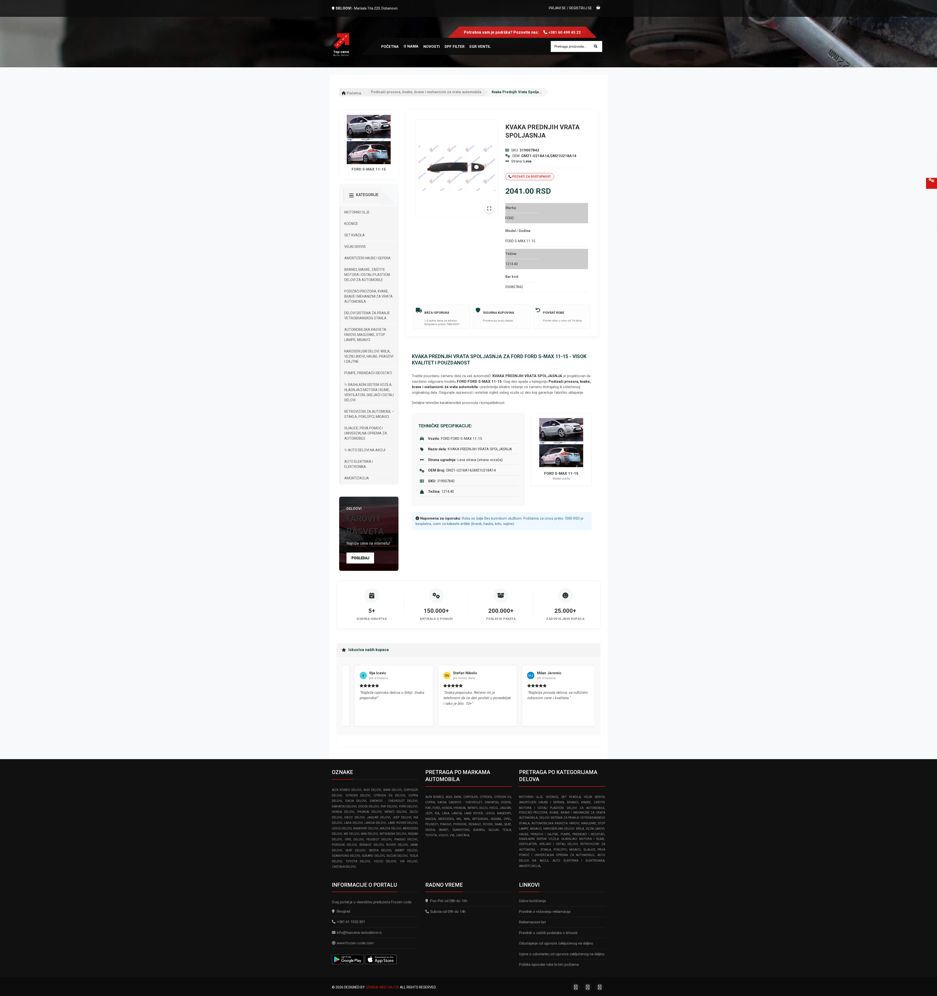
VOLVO (443, 835)
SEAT (507, 824)
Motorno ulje (357, 212)
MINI (467, 819)
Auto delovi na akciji (366, 450)
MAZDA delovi (390, 828)
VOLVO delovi (385, 861)
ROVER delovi (397, 844)
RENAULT (475, 824)
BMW (457, 797)
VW (452, 835)
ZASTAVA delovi (344, 866)
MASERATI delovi (365, 828)
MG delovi (351, 833)
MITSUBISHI (480, 819)
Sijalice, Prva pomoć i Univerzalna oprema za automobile (365, 433)
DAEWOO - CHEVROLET (465, 802)
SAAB (498, 824)
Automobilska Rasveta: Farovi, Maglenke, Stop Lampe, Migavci (365, 335)
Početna (353, 93)
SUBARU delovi (373, 855)
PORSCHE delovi (344, 844)
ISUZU (483, 808)
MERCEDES (446, 819)
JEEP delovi (402, 817)
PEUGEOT (431, 824)
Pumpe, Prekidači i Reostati (368, 373)
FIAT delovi (389, 806)
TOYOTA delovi (358, 861)
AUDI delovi (372, 790)
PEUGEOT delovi (379, 839)
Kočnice (351, 224)
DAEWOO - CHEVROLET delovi (394, 801)
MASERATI (504, 813)
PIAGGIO (445, 824)
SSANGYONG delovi (346, 855)
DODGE (506, 802)
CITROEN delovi (358, 795)
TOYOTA (431, 835)
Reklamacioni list (532, 922)
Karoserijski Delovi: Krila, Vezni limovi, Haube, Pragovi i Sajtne (368, 356)
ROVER (488, 824)
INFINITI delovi (396, 812)
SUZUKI (494, 830)
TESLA (506, 830)
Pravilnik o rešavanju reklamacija (544, 911)
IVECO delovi (354, 817)
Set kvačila (354, 235)
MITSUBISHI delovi (393, 833)
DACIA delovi (355, 801)
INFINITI (473, 808)
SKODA (430, 830)
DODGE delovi (368, 806)
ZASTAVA (462, 835)
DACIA (442, 802)
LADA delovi (353, 823)
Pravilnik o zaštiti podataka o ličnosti (548, 933)
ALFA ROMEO (434, 797)
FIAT (428, 808)
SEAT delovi (355, 850)
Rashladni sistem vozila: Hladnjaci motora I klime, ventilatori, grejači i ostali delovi (369, 392)
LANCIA (457, 813)
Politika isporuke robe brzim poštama (549, 964)
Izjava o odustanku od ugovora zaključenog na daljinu (561, 954)
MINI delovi (369, 833)
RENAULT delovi (371, 844)
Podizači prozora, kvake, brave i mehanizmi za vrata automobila (426, 92)
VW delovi (409, 861)
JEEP (428, 813)
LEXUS (490, 813)
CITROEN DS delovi (389, 795)
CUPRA (430, 802)
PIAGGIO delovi (406, 839)
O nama (411, 46)
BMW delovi (392, 790)
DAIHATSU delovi (344, 806)
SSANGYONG (460, 830)
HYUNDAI (460, 808)
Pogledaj (360, 558)
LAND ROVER (473, 813)
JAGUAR (505, 808)
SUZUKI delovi (397, 855)
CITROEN (486, 797)
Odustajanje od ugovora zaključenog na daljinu (556, 943)
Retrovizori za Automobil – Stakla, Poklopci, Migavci (369, 414)
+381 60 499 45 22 (565, 32)
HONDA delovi (343, 812)
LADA (445, 813)
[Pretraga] (595, 46)
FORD (436, 808)
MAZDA (430, 819)
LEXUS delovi (342, 828)
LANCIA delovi (375, 823)
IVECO (493, 808)
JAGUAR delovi (378, 817)
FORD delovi (408, 806)
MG (459, 819)
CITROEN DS (502, 797)
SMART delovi (406, 850)
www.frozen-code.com (355, 943)
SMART (443, 830)
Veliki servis (355, 247)
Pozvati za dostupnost (531, 176)
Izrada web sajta (382, 987)
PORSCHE (460, 824)
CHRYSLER (470, 797)
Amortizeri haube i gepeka (367, 258)
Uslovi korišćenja (532, 901)
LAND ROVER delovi (403, 823)
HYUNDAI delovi (369, 812)
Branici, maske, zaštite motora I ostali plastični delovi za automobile (367, 275)
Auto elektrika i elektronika (358, 464)
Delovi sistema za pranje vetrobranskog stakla (367, 315)
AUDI (449, 797)
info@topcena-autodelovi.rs (359, 932)
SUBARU (479, 830)
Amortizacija (356, 478)
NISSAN (496, 819)
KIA (437, 813)
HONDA (447, 808)
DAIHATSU (492, 802)
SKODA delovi (380, 850)
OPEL (507, 819)
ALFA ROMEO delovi (346, 790)
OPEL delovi (354, 839)
